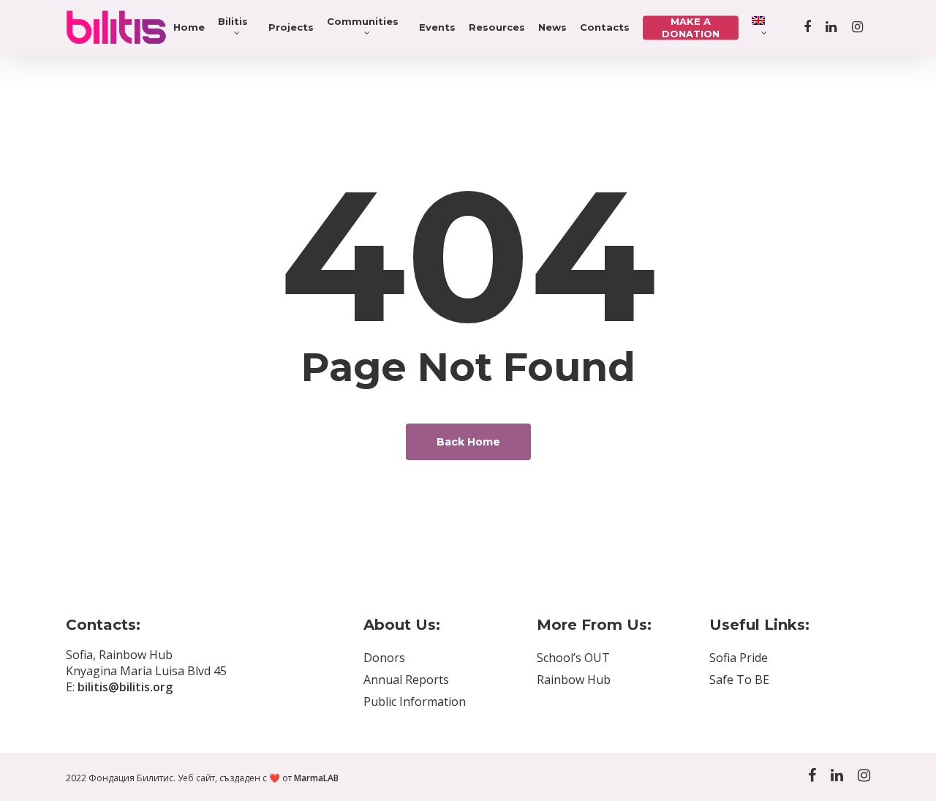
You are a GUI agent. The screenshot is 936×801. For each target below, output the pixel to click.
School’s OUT (573, 658)
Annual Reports (406, 680)
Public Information (414, 701)
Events (437, 27)
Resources (497, 27)
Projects (291, 27)
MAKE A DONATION (691, 27)
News (552, 27)
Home (189, 27)
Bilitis (233, 21)
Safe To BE (739, 680)
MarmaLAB (316, 778)
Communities (363, 21)
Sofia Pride (738, 658)
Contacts (605, 27)
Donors (384, 658)
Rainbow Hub (574, 680)
